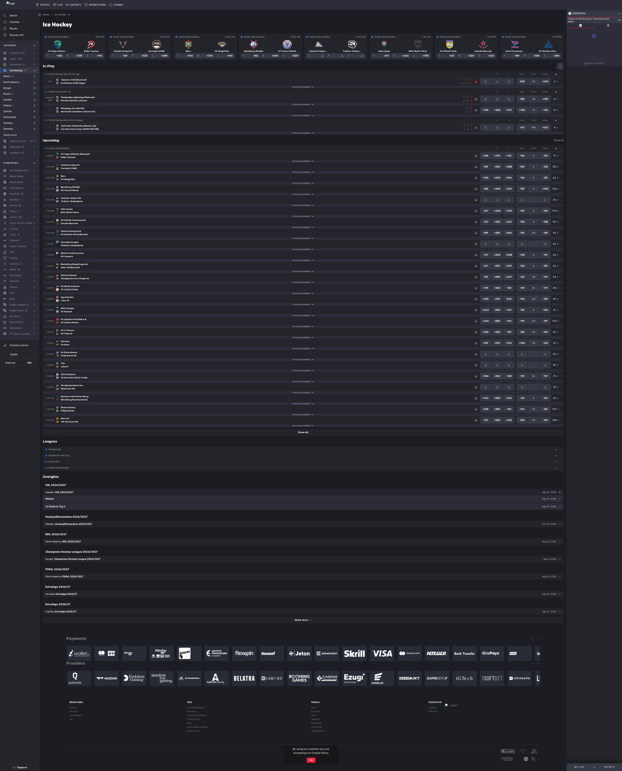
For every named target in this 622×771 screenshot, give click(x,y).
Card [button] (313, 707)
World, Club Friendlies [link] (59, 148)
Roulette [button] (315, 711)
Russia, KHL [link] (54, 461)
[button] (116, 4)
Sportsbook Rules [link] (195, 707)
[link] (17, 5)
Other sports (11, 163)
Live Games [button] (316, 727)
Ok (311, 760)
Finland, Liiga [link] (55, 449)
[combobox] (19, 354)
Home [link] (46, 14)
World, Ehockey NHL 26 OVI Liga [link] (64, 74)
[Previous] (45, 45)
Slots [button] (313, 715)
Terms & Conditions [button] (196, 715)
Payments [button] (192, 711)
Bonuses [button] (73, 711)
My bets (609, 767)
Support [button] (432, 707)
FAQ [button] (189, 723)
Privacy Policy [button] (193, 719)
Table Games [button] (317, 731)
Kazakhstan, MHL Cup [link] (59, 455)
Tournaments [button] (76, 715)
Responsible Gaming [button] (197, 727)
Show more (301, 620)
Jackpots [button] (315, 719)
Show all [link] (558, 140)
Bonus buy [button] (316, 723)
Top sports (9, 45)
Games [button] (72, 707)
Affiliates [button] (433, 711)
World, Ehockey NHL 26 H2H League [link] (66, 120)
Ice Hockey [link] (60, 14)
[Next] (560, 45)
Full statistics (596, 63)
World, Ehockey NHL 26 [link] (60, 91)
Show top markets (301, 87)
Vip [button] (71, 719)
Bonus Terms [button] (193, 731)
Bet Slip (579, 767)
